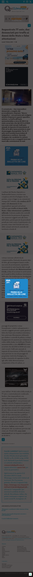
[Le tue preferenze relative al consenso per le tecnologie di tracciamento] (30, 574)
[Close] (28, 279)
